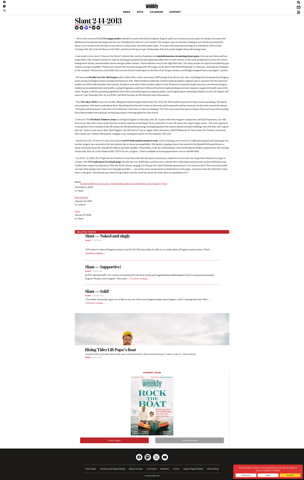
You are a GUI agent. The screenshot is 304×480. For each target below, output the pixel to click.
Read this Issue (189, 440)
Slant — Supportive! (103, 267)
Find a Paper (114, 440)
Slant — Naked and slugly (107, 236)
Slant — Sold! (97, 291)
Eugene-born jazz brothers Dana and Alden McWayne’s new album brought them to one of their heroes (140, 354)
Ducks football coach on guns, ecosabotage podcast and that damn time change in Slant (123, 183)
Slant (78, 25)
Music (87, 357)
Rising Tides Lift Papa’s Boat (110, 349)
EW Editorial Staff (93, 25)
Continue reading (95, 252)
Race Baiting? (81, 197)
